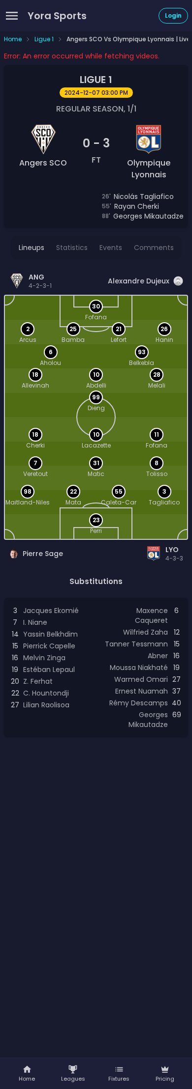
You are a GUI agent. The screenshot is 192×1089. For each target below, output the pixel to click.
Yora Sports (57, 16)
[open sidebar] (12, 16)
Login (173, 15)
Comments (154, 247)
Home (13, 39)
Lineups (31, 247)
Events (110, 247)
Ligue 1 (44, 39)
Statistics (72, 247)
